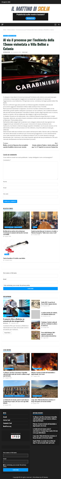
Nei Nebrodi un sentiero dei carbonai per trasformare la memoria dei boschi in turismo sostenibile (16, 220)
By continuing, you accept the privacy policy (17, 285)
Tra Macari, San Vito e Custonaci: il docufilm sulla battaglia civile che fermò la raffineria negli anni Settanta (16, 362)
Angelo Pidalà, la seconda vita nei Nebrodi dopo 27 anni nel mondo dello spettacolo (44, 442)
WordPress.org (7, 426)
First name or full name (10, 273)
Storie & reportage (37, 395)
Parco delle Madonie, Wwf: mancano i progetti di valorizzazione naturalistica (35, 335)
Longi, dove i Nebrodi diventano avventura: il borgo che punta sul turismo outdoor (44, 389)
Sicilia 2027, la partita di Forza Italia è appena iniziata (35, 304)
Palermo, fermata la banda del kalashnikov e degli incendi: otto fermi (44, 362)
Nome (5, 181)
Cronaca (5, 35)
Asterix (6, 323)
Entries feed (6, 420)
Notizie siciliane (12, 35)
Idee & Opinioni (8, 315)
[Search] (58, 24)
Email (4, 188)
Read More (7, 332)
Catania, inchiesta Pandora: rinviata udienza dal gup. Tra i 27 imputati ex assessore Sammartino (45, 145)
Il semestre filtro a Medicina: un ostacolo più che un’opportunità (16, 308)
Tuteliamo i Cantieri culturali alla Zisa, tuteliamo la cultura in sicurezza (35, 324)
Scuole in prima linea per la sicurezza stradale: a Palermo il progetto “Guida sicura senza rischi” (44, 220)
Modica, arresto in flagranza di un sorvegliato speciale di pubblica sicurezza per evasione (15, 145)
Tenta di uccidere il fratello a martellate (16, 247)
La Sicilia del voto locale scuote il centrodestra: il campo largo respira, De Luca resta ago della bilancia (16, 389)
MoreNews (36, 477)
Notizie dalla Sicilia (9, 227)
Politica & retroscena (19, 395)
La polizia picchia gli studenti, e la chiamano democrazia (35, 314)
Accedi (5, 417)
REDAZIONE (7, 52)
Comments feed (7, 423)
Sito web (5, 194)
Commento (7, 160)
